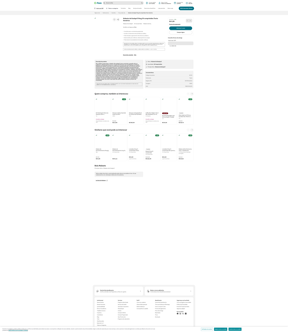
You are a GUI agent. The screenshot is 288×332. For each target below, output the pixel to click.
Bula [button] (135, 54)
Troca (156, 314)
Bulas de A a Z (100, 323)
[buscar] (141, 3)
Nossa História (100, 302)
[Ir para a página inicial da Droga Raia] (98, 3)
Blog (98, 317)
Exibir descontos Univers (186, 8)
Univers (119, 310)
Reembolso (157, 312)
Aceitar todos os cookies (235, 329)
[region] (144, 329)
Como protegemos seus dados (184, 302)
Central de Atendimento (161, 302)
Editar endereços (141, 306)
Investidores (100, 314)
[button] (107, 30)
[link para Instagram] (180, 314)
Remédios (114, 12)
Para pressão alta (121, 12)
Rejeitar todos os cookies (220, 329)
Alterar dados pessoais (142, 304)
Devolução (157, 317)
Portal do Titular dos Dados (183, 306)
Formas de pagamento (160, 308)
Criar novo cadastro (141, 302)
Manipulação (121, 308)
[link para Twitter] (183, 314)
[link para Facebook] (177, 314)
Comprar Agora (181, 32)
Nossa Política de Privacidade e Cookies (18, 330)
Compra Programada (123, 314)
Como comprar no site (160, 306)
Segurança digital (181, 308)
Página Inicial (97, 12)
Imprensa (99, 312)
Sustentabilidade (101, 306)
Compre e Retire (122, 312)
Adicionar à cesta (180, 28)
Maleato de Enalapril (160, 67)
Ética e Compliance (101, 308)
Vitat (98, 319)
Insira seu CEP (172, 40)
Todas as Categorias (101, 325)
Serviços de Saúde (122, 304)
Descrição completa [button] (128, 54)
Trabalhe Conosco (101, 310)
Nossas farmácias (101, 304)
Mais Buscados (100, 321)
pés (138, 75)
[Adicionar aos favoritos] (114, 19)
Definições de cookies (207, 329)
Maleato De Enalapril (156, 61)
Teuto (190, 78)
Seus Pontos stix (122, 317)
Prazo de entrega (159, 310)
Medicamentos (106, 12)
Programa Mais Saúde (123, 302)
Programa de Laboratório (124, 319)
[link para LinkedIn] (186, 314)
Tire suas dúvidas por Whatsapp (162, 304)
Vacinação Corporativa (123, 306)
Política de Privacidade (182, 304)
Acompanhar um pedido (142, 308)
